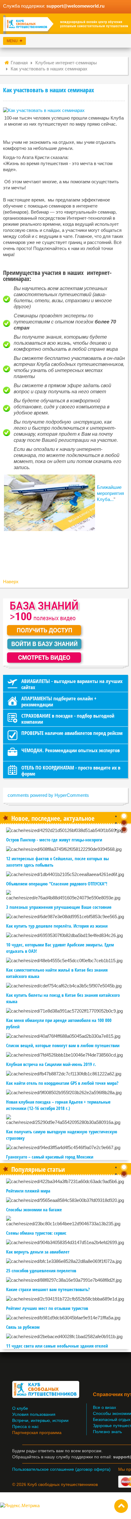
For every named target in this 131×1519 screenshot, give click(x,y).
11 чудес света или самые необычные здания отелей (57, 1346)
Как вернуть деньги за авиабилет (37, 1252)
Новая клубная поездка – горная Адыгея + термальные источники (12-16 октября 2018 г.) (58, 1105)
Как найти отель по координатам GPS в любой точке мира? (62, 1083)
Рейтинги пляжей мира (28, 1191)
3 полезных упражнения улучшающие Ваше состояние (59, 907)
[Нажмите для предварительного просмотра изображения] (44, 110)
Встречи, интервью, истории (40, 1420)
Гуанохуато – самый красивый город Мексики (49, 1157)
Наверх (11, 581)
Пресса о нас (25, 1426)
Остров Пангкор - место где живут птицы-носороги (54, 840)
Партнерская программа (37, 1432)
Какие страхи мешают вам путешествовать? (48, 1289)
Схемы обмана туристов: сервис (36, 1233)
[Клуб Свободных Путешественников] (65, 24)
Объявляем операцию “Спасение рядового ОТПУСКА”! (56, 884)
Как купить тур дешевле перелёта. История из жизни (57, 926)
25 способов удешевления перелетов (41, 1270)
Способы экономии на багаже (34, 1209)
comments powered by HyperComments (48, 795)
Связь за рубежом (23, 1327)
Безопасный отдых (111, 1419)
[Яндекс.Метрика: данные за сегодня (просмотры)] (20, 1506)
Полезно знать (107, 1431)
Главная (19, 62)
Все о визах (104, 1407)
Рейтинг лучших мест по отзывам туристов (47, 1308)
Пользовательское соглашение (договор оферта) (61, 1469)
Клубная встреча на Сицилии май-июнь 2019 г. (51, 1064)
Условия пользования (33, 1414)
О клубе (20, 1408)
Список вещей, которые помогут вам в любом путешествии (62, 1045)
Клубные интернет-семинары (66, 62)
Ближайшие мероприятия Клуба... (110, 493)
